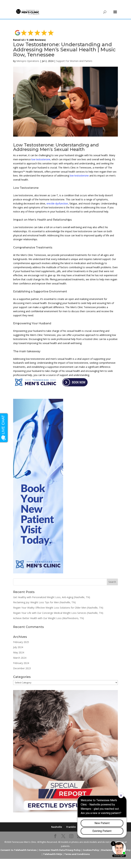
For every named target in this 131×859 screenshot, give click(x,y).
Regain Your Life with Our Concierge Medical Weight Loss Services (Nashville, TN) (58, 612)
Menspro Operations (27, 61)
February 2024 (21, 663)
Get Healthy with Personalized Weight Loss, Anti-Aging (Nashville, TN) (51, 597)
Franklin (71, 826)
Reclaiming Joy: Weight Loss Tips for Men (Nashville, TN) (44, 602)
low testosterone (40, 159)
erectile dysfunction (57, 203)
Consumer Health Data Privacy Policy (60, 849)
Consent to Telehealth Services (19, 849)
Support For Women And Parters (74, 61)
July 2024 (18, 647)
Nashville (56, 826)
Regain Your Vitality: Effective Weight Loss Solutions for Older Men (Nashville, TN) (58, 607)
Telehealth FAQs (52, 854)
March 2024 (19, 657)
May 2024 (18, 652)
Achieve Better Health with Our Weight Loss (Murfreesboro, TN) (48, 618)
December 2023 (22, 668)
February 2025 (21, 642)
